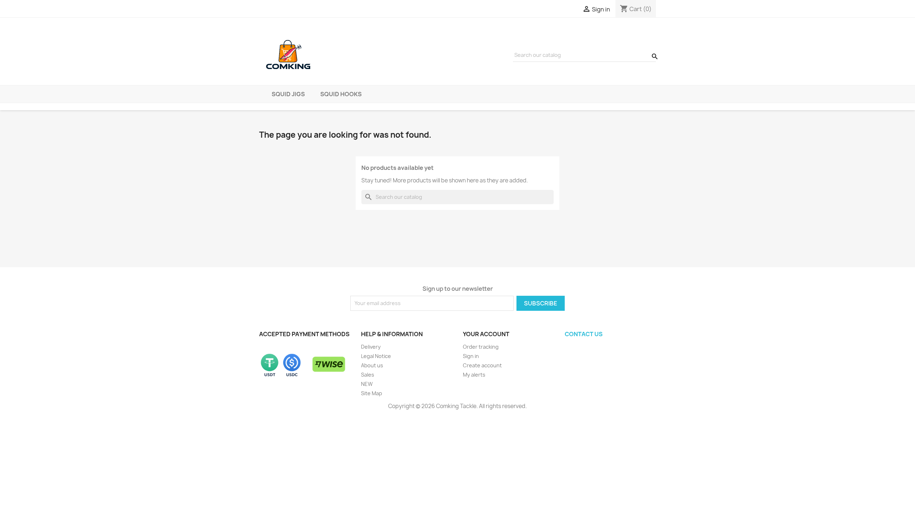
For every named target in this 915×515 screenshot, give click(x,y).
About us (372, 365)
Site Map (371, 393)
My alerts (474, 374)
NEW (367, 384)
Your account (486, 334)
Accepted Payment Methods (304, 334)
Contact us (584, 334)
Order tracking (481, 346)
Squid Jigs (288, 94)
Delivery (371, 346)
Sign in (471, 356)
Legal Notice (376, 356)
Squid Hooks (341, 94)
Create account (482, 365)
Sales (367, 374)
